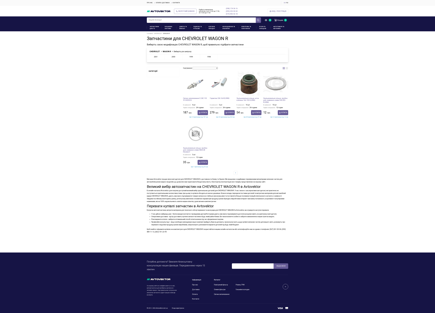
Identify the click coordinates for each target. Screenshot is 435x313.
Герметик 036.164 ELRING (219, 98)
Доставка (195, 289)
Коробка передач (212, 27)
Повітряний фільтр (221, 285)
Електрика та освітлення (246, 27)
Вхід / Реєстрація (279, 11)
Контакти (176, 3)
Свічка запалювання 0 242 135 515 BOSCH (195, 99)
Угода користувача (178, 308)
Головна (150, 33)
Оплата (195, 294)
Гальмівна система (168, 27)
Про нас (150, 3)
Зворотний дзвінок (186, 11)
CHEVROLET (158, 33)
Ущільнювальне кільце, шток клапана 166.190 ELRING (248, 99)
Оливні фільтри (219, 289)
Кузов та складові (262, 27)
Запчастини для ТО (154, 27)
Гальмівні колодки (242, 289)
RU (287, 3)
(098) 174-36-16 (232, 8)
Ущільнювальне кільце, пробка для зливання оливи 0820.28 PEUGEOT (195, 150)
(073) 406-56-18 (232, 14)
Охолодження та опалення (228, 27)
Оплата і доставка (162, 3)
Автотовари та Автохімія (278, 27)
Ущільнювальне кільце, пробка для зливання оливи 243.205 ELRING (275, 100)
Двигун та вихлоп (183, 27)
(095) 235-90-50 (232, 11)
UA (285, 3)
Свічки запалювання (221, 294)
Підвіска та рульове (197, 27)
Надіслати (280, 266)
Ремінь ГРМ (240, 285)
